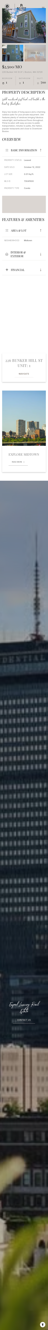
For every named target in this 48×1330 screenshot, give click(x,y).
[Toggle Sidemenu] (43, 7)
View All (35, 53)
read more (17, 462)
